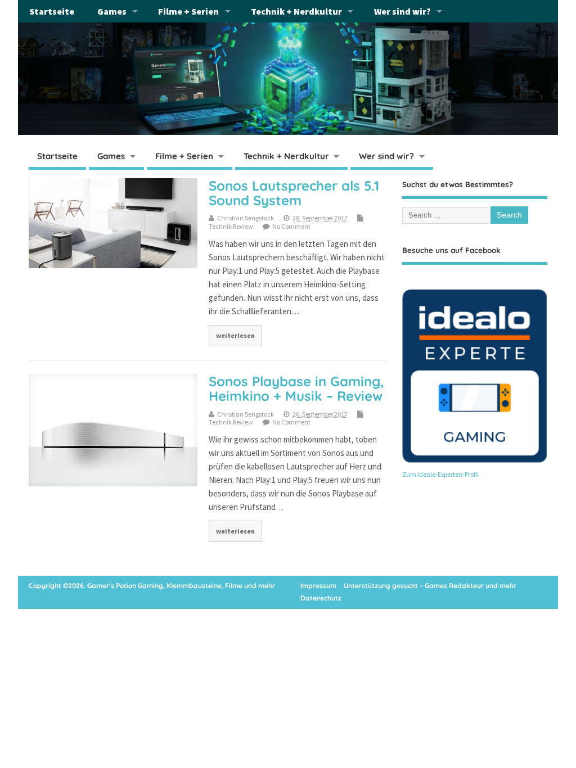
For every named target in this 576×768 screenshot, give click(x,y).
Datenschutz (320, 598)
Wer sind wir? (402, 11)
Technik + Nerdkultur (296, 11)
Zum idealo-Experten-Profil (440, 474)
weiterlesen (235, 335)
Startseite (51, 11)
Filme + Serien (188, 11)
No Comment (291, 226)
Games (112, 11)
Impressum (318, 585)
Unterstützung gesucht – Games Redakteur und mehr (430, 585)
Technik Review (231, 226)
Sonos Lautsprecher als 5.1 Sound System (294, 193)
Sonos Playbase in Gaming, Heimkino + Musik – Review (296, 388)
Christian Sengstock (245, 218)
